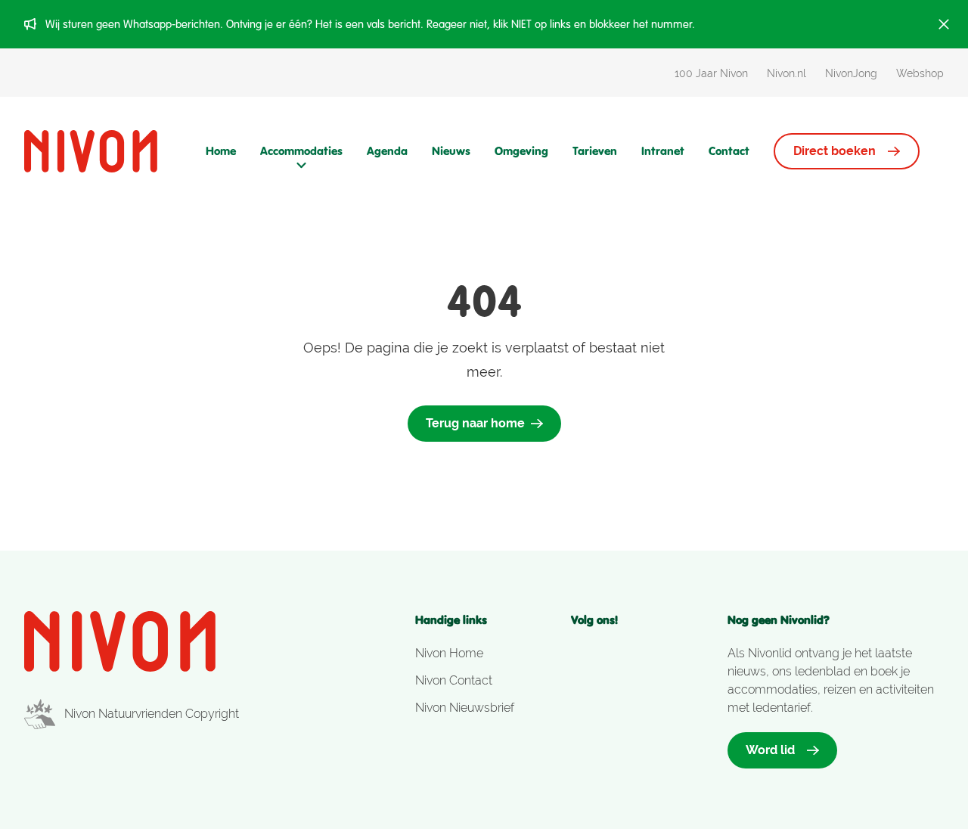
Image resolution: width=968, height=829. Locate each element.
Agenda (387, 151)
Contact (729, 151)
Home (221, 151)
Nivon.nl (786, 73)
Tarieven (594, 151)
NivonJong (851, 73)
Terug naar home (475, 423)
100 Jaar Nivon (711, 73)
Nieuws (451, 151)
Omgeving (521, 151)
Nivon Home (449, 653)
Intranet (662, 151)
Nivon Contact (453, 680)
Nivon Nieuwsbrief (464, 707)
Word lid (770, 750)
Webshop (920, 73)
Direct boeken (834, 151)
